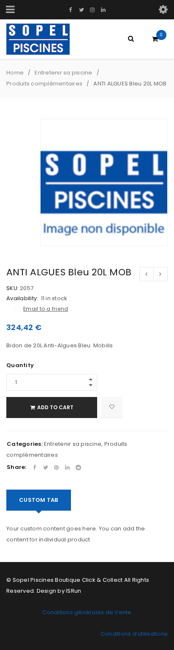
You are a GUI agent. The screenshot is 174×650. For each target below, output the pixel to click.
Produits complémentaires (44, 84)
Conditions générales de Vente (86, 612)
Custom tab (38, 500)
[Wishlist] (111, 407)
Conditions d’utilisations (134, 634)
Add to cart (55, 407)
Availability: (22, 298)
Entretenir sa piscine (63, 73)
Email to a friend (45, 308)
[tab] (38, 500)
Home (15, 73)
